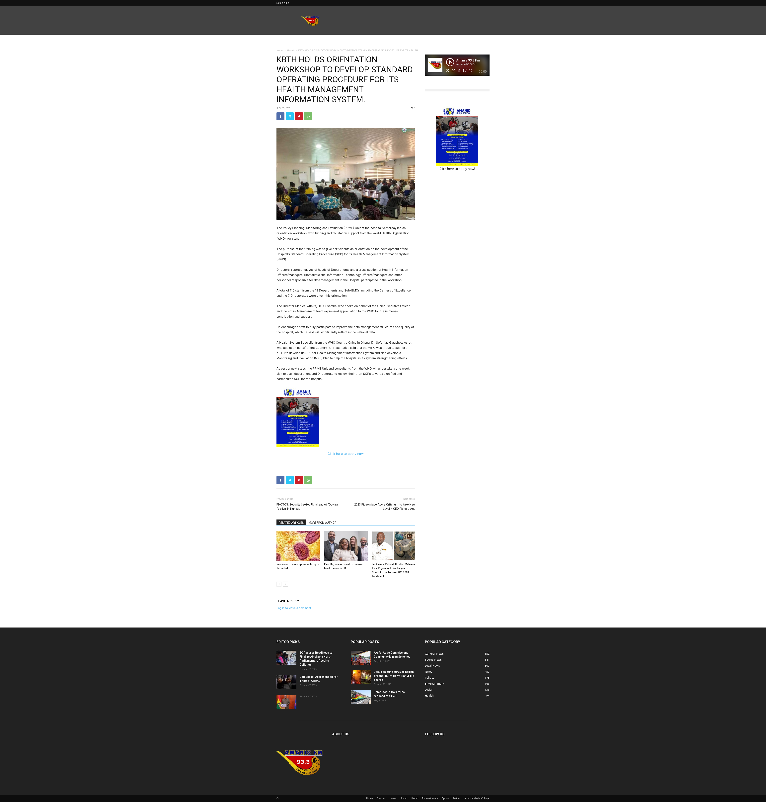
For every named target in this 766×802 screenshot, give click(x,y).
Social (404, 798)
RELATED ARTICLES (291, 522)
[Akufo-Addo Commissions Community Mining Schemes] (361, 658)
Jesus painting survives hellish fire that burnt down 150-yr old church (394, 675)
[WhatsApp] (308, 116)
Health (290, 50)
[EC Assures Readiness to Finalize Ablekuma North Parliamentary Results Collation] (286, 658)
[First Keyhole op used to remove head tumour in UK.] (346, 546)
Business (382, 798)
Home (279, 50)
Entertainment (430, 798)
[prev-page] (278, 584)
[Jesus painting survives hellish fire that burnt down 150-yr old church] (361, 677)
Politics (457, 798)
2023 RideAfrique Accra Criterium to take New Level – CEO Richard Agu (384, 507)
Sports (445, 798)
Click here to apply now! (346, 454)
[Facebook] (280, 116)
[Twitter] (290, 116)
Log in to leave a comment (293, 608)
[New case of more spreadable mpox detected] (298, 546)
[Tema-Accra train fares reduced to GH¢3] (361, 697)
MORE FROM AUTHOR (322, 522)
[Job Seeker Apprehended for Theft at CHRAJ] (286, 682)
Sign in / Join (282, 2)
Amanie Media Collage (477, 798)
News (394, 798)
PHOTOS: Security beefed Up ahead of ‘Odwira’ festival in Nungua (307, 507)
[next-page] (285, 584)
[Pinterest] (299, 116)
